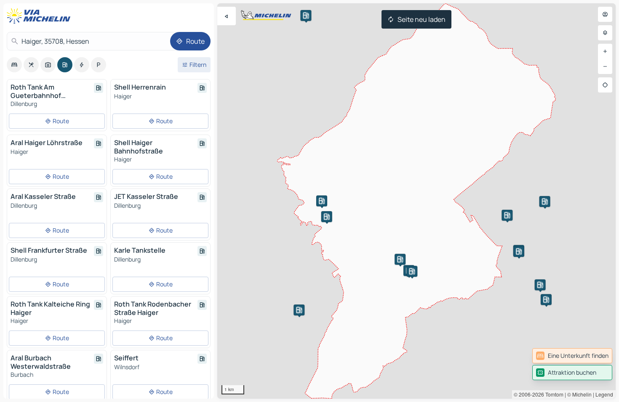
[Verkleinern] (605, 66)
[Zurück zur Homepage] (40, 16)
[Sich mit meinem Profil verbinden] (605, 14)
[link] (572, 355)
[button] (546, 299)
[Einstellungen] (605, 32)
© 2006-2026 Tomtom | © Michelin (553, 394)
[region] (416, 201)
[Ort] (605, 85)
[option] (14, 64)
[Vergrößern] (605, 51)
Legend (604, 394)
